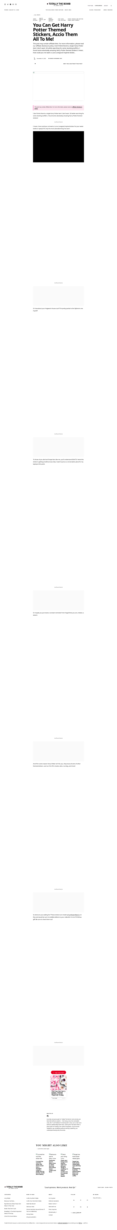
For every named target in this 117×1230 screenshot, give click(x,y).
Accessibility (111, 1227)
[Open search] (111, 5)
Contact (51, 1215)
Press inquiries (53, 1209)
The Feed (90, 5)
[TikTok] (7, 4)
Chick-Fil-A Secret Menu (10, 1216)
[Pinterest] (10, 4)
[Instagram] (5, 4)
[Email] (16, 4)
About (106, 5)
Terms (91, 1227)
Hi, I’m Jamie (52, 1198)
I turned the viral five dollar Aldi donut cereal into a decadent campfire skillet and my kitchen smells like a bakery (40, 1168)
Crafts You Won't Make (32, 1198)
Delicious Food (30, 1206)
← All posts (36, 14)
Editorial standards (54, 1201)
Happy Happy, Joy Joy (42, 20)
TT (80, 1200)
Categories (98, 5)
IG (73, 1200)
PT (87, 1200)
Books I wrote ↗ (53, 1203)
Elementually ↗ (53, 1212)
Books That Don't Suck (10, 1208)
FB (80, 1207)
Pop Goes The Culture (62, 19)
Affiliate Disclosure (100, 1227)
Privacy (85, 1227)
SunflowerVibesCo (74, 915)
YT (73, 1207)
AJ (47, 1116)
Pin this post (58, 1073)
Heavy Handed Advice (51, 20)
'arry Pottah (7, 1198)
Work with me (52, 1206)
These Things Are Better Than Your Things (75, 19)
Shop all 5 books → (97, 1198)
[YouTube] (13, 4)
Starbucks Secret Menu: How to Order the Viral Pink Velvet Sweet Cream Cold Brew (52, 1166)
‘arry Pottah (35, 19)
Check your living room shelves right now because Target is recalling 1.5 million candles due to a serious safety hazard (64, 1168)
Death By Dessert (31, 1203)
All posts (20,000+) (31, 1217)
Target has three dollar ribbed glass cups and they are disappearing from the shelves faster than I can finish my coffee (76, 1169)
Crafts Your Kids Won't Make (34, 1201)
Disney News (30, 1214)
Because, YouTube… (9, 1201)
